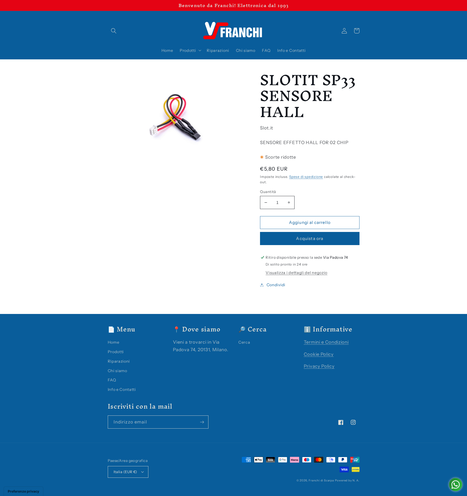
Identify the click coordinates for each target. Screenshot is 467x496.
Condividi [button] (276, 284)
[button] (114, 31)
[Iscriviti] (202, 422)
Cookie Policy (319, 354)
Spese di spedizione (306, 177)
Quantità (268, 191)
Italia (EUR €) (125, 471)
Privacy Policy (319, 366)
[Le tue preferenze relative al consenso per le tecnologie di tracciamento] (23, 491)
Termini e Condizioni (326, 342)
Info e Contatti (122, 389)
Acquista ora (309, 238)
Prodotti (116, 351)
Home (113, 342)
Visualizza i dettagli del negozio (296, 272)
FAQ (112, 379)
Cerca (244, 342)
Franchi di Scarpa (321, 480)
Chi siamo (117, 370)
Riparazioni (119, 361)
